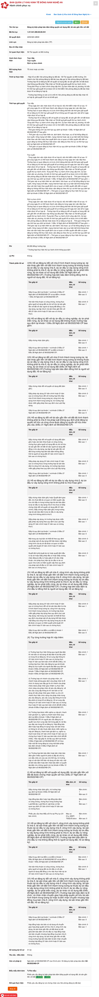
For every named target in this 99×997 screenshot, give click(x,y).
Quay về (12, 989)
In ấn (48, 977)
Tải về (40, 977)
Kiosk (48, 14)
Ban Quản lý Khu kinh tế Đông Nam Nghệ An (36, 2)
